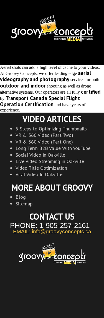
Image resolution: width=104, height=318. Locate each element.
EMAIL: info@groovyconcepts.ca (52, 231)
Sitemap (24, 203)
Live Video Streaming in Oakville (50, 161)
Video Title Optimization (41, 168)
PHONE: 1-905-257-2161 (50, 225)
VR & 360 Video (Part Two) (44, 135)
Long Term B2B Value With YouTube (53, 148)
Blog (21, 197)
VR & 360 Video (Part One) (44, 142)
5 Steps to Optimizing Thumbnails (51, 128)
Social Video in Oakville (40, 155)
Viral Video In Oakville (39, 174)
